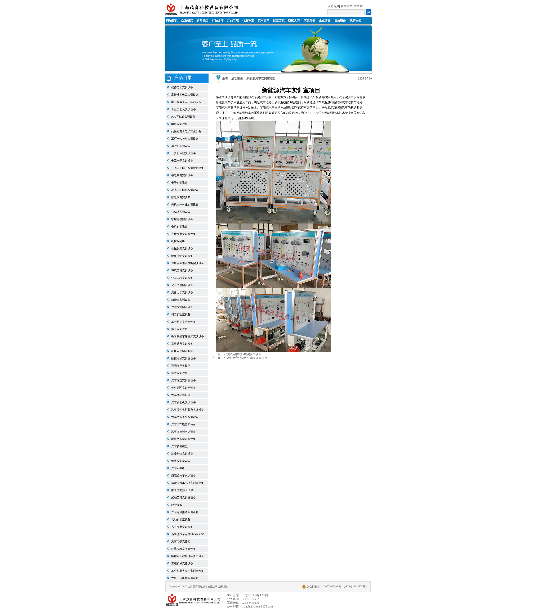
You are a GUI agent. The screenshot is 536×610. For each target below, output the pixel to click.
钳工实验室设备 (180, 314)
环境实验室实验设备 (183, 548)
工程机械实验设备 (182, 563)
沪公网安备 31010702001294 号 (324, 586)
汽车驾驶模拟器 (180, 395)
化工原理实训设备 (182, 285)
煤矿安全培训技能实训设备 (187, 263)
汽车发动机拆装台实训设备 (187, 409)
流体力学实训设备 (182, 292)
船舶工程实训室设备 (183, 497)
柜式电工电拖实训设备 (184, 189)
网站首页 (172, 20)
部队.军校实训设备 (182, 490)
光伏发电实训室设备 (183, 233)
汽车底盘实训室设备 (183, 380)
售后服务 (340, 20)
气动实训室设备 (180, 519)
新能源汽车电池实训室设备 (187, 482)
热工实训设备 (179, 329)
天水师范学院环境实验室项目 (242, 354)
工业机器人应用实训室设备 (187, 570)
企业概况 (187, 20)
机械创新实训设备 (182, 248)
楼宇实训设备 (179, 373)
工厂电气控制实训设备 (184, 138)
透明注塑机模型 (180, 365)
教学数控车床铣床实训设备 (187, 336)
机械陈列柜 (178, 241)
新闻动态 (202, 20)
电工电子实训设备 (182, 160)
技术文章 (263, 20)
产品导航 (233, 20)
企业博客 (325, 20)
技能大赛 (294, 20)
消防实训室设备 (180, 460)
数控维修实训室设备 (183, 358)
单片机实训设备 (180, 146)
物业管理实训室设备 (183, 387)
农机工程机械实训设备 (184, 578)
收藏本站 (346, 6)
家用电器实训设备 (182, 219)
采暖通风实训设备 (182, 343)
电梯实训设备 (179, 226)
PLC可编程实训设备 (183, 116)
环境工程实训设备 (182, 270)
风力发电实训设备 (182, 526)
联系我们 (360, 6)
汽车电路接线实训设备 (184, 512)
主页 (225, 78)
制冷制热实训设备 (182, 453)
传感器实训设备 (180, 211)
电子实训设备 (179, 182)
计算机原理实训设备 (183, 153)
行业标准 (248, 20)
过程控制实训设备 (182, 307)
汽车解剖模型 (179, 446)
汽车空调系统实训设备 (184, 417)
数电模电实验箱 (180, 197)
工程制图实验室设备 (183, 321)
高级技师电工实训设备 (184, 94)
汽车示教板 (178, 468)
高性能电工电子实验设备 (186, 131)
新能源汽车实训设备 (183, 475)
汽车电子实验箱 (180, 541)
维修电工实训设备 (182, 87)
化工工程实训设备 (182, 277)
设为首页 (333, 6)
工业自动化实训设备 (183, 109)
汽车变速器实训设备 (183, 431)
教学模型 (176, 504)
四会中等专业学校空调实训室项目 (245, 358)
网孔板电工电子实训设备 (186, 102)
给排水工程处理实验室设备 (187, 556)
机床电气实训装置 (182, 351)
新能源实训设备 (180, 299)
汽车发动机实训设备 (183, 402)
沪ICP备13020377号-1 (355, 586)
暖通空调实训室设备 (183, 438)
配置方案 (279, 20)
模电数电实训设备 (182, 175)
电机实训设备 (179, 124)
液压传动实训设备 (182, 255)
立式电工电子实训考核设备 (187, 168)
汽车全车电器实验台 (183, 424)
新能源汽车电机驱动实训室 (187, 534)
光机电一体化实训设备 (184, 204)
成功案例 (309, 20)
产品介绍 (218, 20)
